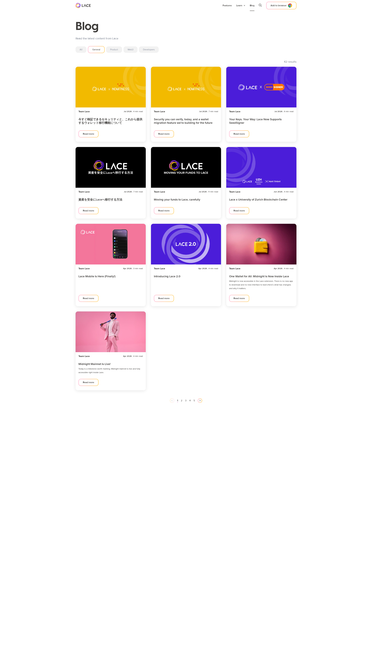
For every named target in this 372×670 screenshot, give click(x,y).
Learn (239, 5)
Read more (88, 133)
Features (227, 5)
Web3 (130, 49)
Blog (252, 5)
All (81, 49)
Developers (149, 49)
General (96, 49)
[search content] (260, 5)
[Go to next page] (200, 400)
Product (114, 49)
